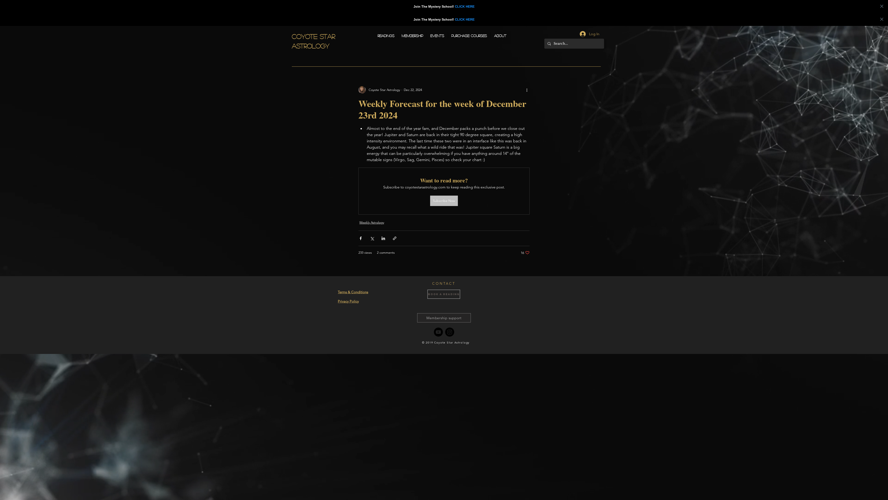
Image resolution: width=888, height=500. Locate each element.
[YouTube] (438, 332)
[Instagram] (449, 332)
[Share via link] (394, 238)
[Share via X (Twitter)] (372, 238)
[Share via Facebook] (360, 238)
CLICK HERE (465, 6)
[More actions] (527, 90)
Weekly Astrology (371, 222)
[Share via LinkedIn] (383, 238)
